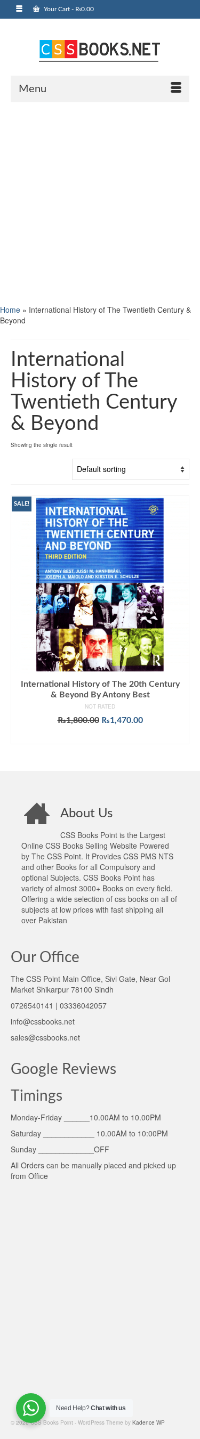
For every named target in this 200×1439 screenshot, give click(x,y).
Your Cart (68, 9)
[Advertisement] (100, 202)
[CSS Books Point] (100, 49)
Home (10, 309)
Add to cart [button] (100, 736)
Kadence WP (148, 1422)
